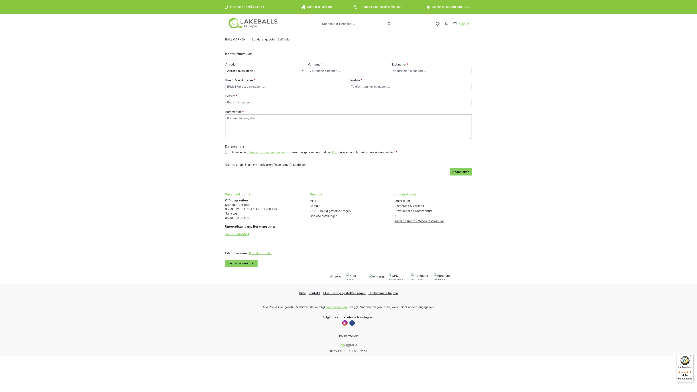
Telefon (355, 80)
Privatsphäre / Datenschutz (413, 211)
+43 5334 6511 (237, 234)
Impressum (402, 201)
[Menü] (691, 356)
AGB (334, 152)
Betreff (231, 96)
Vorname (315, 64)
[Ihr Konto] (446, 23)
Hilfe (313, 201)
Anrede (231, 64)
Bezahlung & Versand (409, 206)
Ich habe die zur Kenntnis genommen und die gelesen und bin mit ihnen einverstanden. (313, 152)
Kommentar (234, 112)
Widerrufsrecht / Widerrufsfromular (419, 221)
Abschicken (460, 172)
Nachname (399, 64)
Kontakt (315, 206)
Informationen (405, 194)
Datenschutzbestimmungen (266, 152)
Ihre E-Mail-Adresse (240, 80)
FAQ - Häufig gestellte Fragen (330, 211)
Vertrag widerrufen (241, 263)
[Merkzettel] (437, 23)
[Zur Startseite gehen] (252, 23)
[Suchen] (388, 23)
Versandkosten (336, 307)
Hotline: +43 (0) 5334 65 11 (248, 7)
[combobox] (352, 23)
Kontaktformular (260, 253)
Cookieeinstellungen (323, 216)
